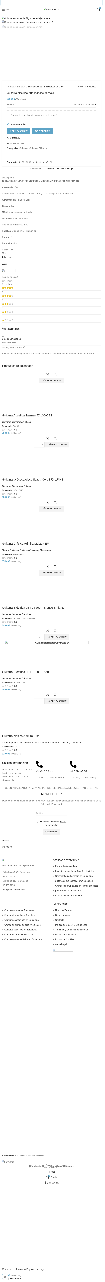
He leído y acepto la (52, 979)
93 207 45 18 (44, 926)
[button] (57, 856)
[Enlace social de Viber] (67, 3)
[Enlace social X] (39, 3)
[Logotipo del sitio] (51, 9)
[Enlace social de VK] (60, 3)
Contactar (6, 1008)
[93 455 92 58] (73, 920)
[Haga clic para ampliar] (5, 1277)
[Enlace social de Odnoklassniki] (53, 3)
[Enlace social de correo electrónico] (43, 3)
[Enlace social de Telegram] (63, 3)
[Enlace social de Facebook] (35, 3)
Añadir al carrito (19, 287)
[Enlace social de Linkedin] (49, 3)
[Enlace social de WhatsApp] (56, 3)
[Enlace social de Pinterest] (46, 3)
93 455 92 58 (78, 926)
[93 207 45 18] (39, 920)
